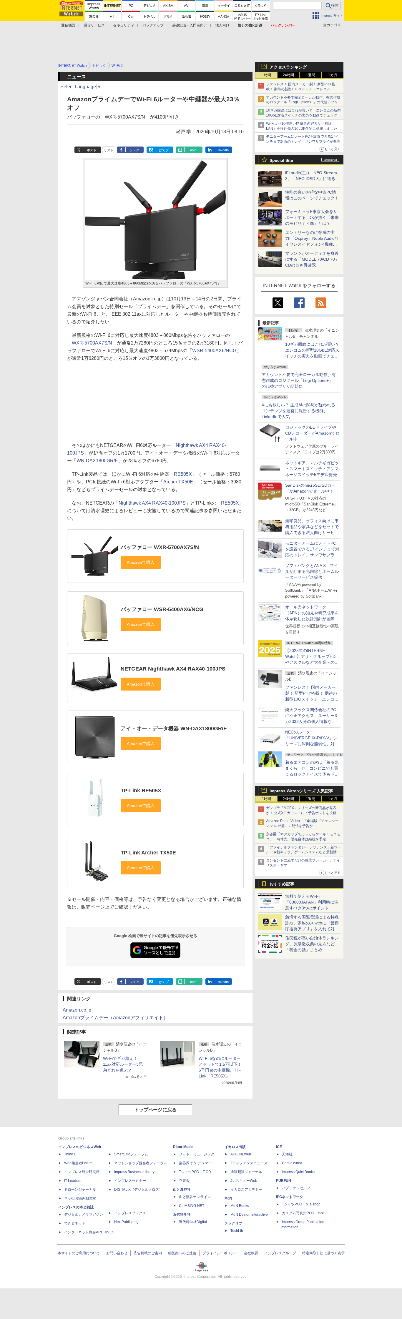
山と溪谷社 (182, 1189)
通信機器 (68, 25)
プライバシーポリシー (220, 1253)
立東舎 (184, 1181)
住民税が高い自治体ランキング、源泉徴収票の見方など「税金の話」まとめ (312, 944)
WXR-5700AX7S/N (92, 342)
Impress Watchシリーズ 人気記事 (301, 791)
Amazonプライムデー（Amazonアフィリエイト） (115, 1017)
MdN (228, 1198)
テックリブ (233, 1223)
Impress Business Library (134, 1172)
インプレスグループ (280, 1253)
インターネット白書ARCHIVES (89, 1232)
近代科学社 (182, 1214)
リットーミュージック (196, 1154)
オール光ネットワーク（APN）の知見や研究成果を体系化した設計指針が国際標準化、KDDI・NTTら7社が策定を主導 (312, 619)
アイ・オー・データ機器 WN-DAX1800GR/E (174, 728)
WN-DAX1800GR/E (97, 460)
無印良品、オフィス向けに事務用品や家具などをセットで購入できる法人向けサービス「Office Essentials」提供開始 (312, 532)
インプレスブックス (130, 1213)
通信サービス (94, 25)
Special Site (281, 160)
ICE (279, 1147)
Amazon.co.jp (77, 1009)
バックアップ (153, 25)
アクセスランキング (288, 67)
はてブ (164, 150)
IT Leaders (72, 1181)
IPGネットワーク (289, 1197)
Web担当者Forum (78, 1163)
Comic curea (292, 1163)
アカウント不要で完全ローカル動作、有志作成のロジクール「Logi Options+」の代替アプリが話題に (299, 380)
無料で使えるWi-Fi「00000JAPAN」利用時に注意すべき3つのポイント (311, 902)
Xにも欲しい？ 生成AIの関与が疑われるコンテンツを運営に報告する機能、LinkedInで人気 (298, 410)
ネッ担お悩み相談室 (80, 1198)
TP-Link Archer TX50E (148, 853)
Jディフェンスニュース (249, 1163)
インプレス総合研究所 (81, 1172)
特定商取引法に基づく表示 (323, 1253)
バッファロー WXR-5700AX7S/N (160, 547)
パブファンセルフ (296, 1188)
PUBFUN (283, 1181)
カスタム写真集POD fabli (303, 1213)
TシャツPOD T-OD (195, 1172)
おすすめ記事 (282, 883)
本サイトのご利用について (79, 1253)
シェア (134, 150)
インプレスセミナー (130, 1181)
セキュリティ (123, 25)
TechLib (236, 1231)
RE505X (183, 474)
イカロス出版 (235, 1147)
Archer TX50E (178, 481)
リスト (109, 150)
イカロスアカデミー (246, 1189)
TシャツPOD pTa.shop (301, 1204)
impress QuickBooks (298, 1172)
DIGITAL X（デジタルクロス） (138, 1189)
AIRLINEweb (240, 1154)
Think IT (70, 1154)
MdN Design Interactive (249, 1214)
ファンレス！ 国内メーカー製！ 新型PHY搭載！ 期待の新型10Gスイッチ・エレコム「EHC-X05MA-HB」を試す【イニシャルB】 (302, 89)
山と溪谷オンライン (195, 1197)
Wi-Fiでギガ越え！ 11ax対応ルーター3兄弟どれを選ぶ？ (123, 1064)
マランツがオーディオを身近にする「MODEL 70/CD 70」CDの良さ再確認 (312, 259)
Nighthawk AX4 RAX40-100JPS (152, 502)
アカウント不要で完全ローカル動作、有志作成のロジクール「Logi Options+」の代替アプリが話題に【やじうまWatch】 (303, 102)
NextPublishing (126, 1222)
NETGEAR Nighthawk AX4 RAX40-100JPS (173, 669)
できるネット (74, 1223)
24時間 (288, 75)
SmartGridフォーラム (131, 1154)
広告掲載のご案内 (148, 1253)
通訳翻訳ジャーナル (246, 1172)
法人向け (222, 25)
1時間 (266, 75)
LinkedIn (223, 150)
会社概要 (251, 1253)
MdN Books (239, 1206)
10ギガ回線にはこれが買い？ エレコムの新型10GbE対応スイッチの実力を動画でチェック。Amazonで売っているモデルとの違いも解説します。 (314, 356)
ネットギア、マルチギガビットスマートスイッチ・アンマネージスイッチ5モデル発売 (312, 468)
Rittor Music (183, 1147)
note (193, 150)
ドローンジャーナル (80, 1189)
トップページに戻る (155, 1109)
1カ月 (332, 75)
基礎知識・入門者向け (189, 25)
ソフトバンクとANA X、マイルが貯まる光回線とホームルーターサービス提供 (312, 571)
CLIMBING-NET (191, 1206)
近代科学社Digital (193, 1222)
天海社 (287, 1154)
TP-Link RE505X (141, 791)
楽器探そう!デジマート (197, 1163)
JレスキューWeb (243, 1181)
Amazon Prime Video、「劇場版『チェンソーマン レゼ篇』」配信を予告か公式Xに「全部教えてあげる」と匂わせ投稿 (302, 826)
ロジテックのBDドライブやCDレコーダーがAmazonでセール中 (312, 433)
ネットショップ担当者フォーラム (140, 1163)
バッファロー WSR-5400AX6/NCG (162, 609)
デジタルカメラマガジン (83, 1214)
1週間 (310, 75)
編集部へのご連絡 (182, 1253)
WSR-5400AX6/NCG (214, 350)
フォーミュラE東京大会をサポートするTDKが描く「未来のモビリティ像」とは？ (312, 217)
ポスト (92, 150)
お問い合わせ (116, 1253)
